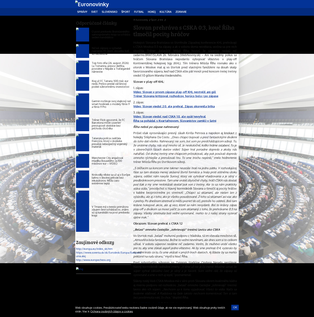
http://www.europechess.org (93, 260)
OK (235, 307)
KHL (161, 19)
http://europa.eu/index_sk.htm (94, 248)
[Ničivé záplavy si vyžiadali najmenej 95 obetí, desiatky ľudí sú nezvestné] (82, 51)
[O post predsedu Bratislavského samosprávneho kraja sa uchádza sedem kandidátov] (82, 35)
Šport (154, 19)
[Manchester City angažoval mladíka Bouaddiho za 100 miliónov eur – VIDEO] (82, 161)
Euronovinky (142, 19)
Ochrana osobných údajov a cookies (111, 311)
